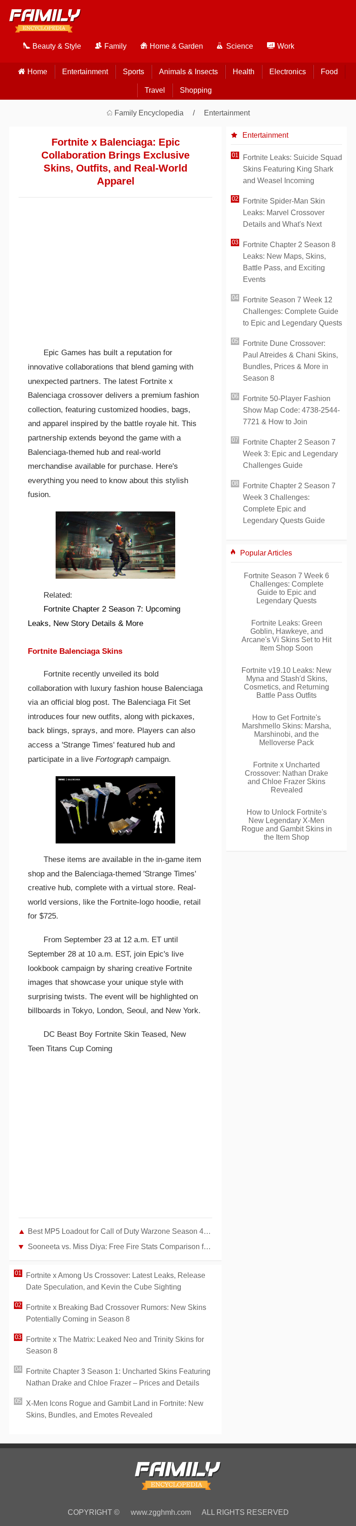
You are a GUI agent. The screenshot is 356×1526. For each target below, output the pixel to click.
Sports (133, 72)
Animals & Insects (188, 72)
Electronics (287, 72)
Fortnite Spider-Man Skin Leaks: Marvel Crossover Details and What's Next (284, 212)
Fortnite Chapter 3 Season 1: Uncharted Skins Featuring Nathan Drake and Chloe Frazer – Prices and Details (118, 1377)
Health (243, 72)
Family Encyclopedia (149, 113)
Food (329, 72)
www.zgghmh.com (161, 1512)
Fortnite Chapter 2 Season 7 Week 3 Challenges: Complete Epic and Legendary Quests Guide (289, 503)
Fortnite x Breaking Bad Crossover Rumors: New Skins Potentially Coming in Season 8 (116, 1313)
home (37, 72)
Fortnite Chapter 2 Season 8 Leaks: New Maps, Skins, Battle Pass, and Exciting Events (289, 262)
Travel (155, 90)
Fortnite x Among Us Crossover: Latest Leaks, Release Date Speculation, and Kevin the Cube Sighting (115, 1281)
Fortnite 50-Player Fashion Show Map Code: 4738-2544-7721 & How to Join (291, 410)
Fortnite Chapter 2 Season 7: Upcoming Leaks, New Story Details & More (104, 616)
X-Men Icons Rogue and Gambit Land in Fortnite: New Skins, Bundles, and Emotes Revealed (114, 1409)
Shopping (196, 90)
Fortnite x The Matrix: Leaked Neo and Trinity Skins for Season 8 (115, 1345)
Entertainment (85, 72)
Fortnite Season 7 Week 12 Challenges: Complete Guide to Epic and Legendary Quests (292, 311)
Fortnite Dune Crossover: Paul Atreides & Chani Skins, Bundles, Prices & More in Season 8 (290, 360)
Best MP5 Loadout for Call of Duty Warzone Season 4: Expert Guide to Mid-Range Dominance (120, 1231)
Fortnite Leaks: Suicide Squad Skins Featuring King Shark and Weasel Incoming (292, 169)
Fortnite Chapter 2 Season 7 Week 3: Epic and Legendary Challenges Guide (290, 453)
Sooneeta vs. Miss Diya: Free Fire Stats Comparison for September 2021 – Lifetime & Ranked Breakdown (120, 1247)
